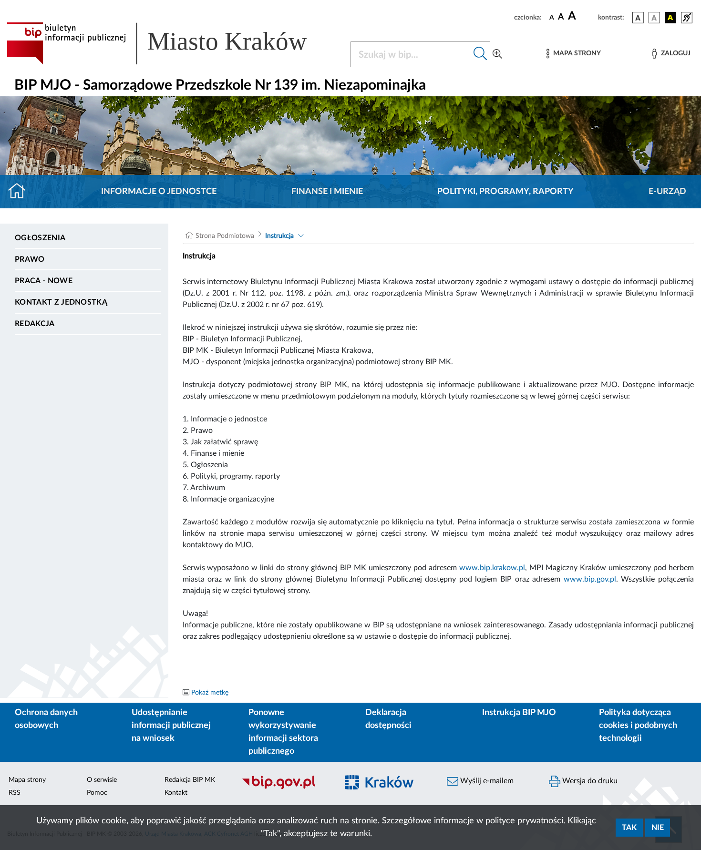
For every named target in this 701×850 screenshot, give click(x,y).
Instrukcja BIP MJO (519, 712)
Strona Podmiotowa (225, 236)
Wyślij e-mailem (486, 781)
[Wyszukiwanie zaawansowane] (497, 54)
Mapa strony (27, 780)
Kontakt (176, 792)
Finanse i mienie (327, 191)
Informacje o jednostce (158, 191)
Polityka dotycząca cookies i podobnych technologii (638, 725)
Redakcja (35, 324)
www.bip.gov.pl (590, 579)
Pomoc (97, 792)
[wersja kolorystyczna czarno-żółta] (670, 17)
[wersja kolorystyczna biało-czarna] (654, 17)
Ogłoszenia (40, 238)
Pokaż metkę (209, 692)
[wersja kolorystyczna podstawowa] (638, 17)
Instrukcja (279, 236)
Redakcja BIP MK (190, 780)
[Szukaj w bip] (480, 54)
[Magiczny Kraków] (387, 788)
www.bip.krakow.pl (492, 568)
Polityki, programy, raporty (505, 191)
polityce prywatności (524, 821)
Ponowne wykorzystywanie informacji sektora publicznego (283, 732)
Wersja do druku (589, 781)
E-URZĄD (667, 191)
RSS (15, 792)
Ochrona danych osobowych (46, 719)
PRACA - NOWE (43, 281)
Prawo (30, 259)
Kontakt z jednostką (61, 302)
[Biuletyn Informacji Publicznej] (285, 788)
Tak (629, 827)
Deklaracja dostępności (388, 719)
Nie (657, 827)
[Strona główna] (20, 192)
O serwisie (102, 780)
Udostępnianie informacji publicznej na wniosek (171, 725)
